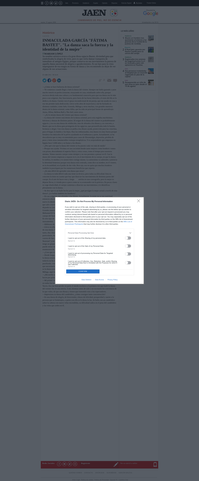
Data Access (99, 280)
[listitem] (99, 233)
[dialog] (99, 240)
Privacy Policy (113, 280)
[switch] (128, 238)
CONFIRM (83, 271)
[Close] (139, 201)
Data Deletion (86, 280)
